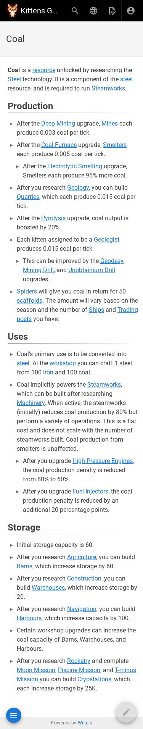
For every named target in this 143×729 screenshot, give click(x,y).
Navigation (81, 609)
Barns (24, 566)
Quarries (28, 196)
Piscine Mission (79, 670)
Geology (78, 187)
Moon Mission (36, 670)
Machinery (31, 402)
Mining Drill (38, 270)
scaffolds (29, 300)
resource (43, 70)
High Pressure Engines (102, 460)
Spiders (27, 291)
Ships (96, 309)
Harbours (29, 618)
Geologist (106, 239)
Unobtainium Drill (91, 270)
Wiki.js (85, 723)
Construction (84, 578)
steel (126, 79)
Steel (14, 79)
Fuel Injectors (90, 491)
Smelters (115, 144)
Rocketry (78, 660)
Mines (109, 123)
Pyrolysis (53, 218)
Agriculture (81, 557)
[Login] (131, 11)
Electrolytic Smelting (74, 166)
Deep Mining (58, 123)
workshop (63, 363)
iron (48, 372)
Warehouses (48, 587)
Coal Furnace (59, 144)
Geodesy (111, 261)
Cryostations (94, 679)
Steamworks (108, 88)
